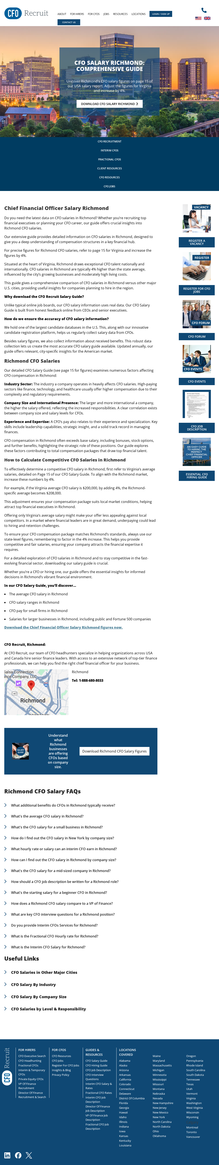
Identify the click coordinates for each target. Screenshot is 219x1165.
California (125, 1079)
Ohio (156, 1131)
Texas (190, 1084)
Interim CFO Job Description (96, 1100)
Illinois (123, 1122)
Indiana (124, 1126)
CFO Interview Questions (95, 1077)
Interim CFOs (109, 150)
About (62, 14)
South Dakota (195, 1075)
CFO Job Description (98, 1070)
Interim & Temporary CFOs (31, 1072)
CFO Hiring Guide (96, 1065)
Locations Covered (127, 1052)
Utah (189, 1089)
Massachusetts (162, 1065)
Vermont (192, 1094)
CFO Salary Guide (96, 1061)
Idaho (123, 1117)
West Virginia (194, 1108)
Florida (123, 1103)
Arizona (124, 1070)
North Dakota (161, 1126)
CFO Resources (109, 177)
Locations (139, 14)
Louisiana (125, 1145)
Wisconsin (192, 1112)
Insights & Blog (61, 1070)
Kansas (123, 1136)
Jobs (106, 14)
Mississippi (159, 1079)
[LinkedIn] (7, 1155)
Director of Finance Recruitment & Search (32, 1095)
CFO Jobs (109, 186)
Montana (158, 1089)
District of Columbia (132, 1098)
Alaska (123, 1065)
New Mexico (160, 1112)
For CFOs (94, 14)
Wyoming (192, 1117)
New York (159, 1117)
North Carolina (162, 1122)
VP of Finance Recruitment (27, 1086)
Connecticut (127, 1089)
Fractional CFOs (109, 159)
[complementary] (7, 1066)
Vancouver (193, 1137)
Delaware (125, 1094)
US (198, 18)
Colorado (125, 1084)
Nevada (158, 1098)
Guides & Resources (94, 1052)
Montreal (192, 1127)
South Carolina (195, 1070)
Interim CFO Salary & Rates (99, 1086)
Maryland (159, 1061)
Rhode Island (194, 1065)
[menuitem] (62, 14)
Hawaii (123, 1112)
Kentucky (125, 1141)
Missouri (158, 1084)
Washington (194, 1103)
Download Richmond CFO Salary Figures (114, 751)
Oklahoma (159, 1136)
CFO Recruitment (109, 141)
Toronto (191, 1132)
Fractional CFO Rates (99, 1093)
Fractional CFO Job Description (97, 1126)
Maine (157, 1056)
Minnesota (159, 1075)
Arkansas (125, 1075)
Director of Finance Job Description (98, 1108)
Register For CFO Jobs (65, 1065)
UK (207, 18)
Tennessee (193, 1079)
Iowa (122, 1131)
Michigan (158, 1070)
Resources (120, 14)
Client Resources (109, 168)
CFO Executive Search (32, 1056)
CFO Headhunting (29, 1061)
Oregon (191, 1056)
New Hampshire (163, 1103)
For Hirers (77, 14)
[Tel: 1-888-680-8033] (204, 10)
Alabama (124, 1061)
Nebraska (159, 1094)
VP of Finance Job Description (97, 1117)
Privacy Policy (60, 1075)
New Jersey (160, 1108)
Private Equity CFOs (30, 1079)
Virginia (191, 1098)
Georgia (124, 1108)
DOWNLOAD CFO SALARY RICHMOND (108, 104)
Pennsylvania (194, 1061)
